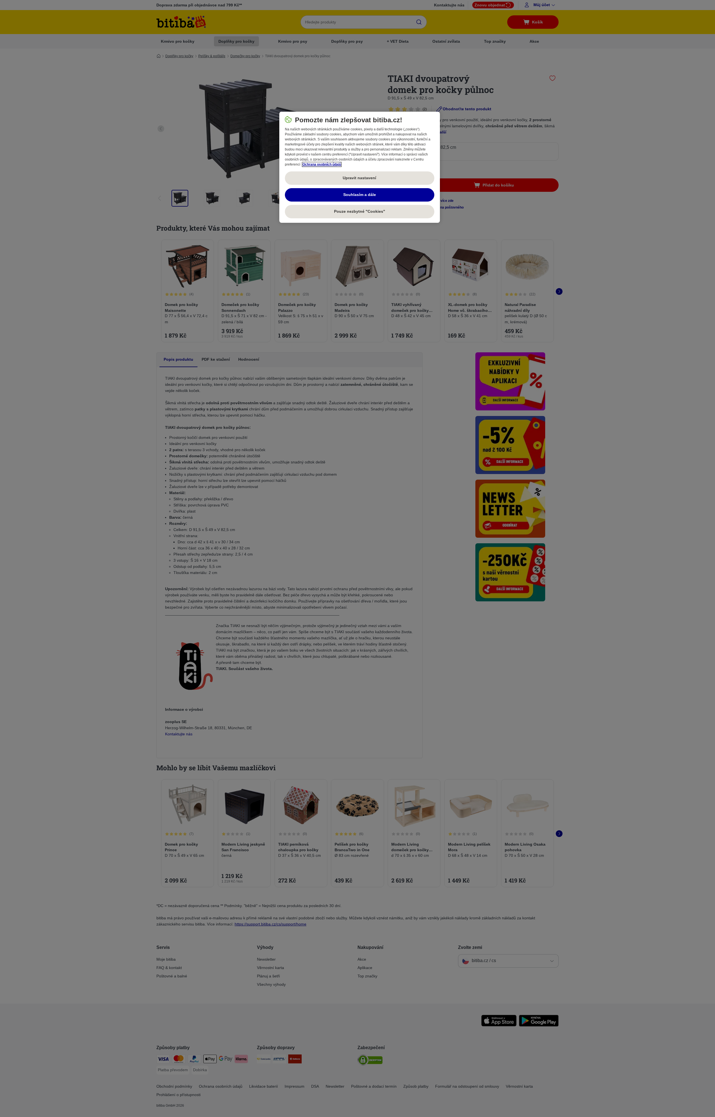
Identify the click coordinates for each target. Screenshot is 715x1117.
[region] (359, 167)
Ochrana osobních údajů (321, 164)
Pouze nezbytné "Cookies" (359, 211)
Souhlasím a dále (359, 194)
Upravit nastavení (359, 178)
